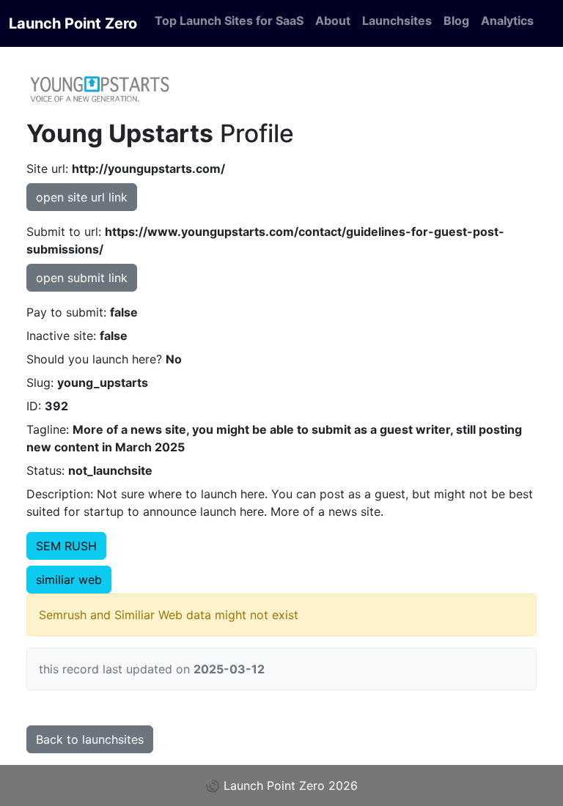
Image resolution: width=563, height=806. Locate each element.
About (332, 20)
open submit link (82, 277)
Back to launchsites (90, 739)
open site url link (82, 197)
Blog (456, 20)
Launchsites (397, 20)
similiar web (69, 579)
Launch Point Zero (73, 23)
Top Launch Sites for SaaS (229, 20)
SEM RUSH (66, 546)
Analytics (507, 20)
